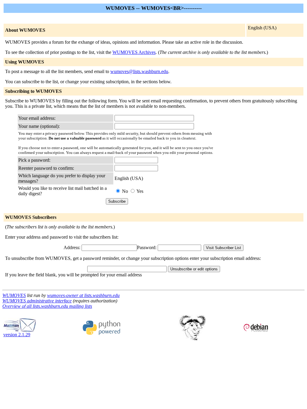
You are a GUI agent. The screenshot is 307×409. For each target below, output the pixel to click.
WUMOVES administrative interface (37, 300)
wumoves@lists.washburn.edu (139, 71)
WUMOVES (14, 295)
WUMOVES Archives (134, 52)
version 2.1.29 (16, 334)
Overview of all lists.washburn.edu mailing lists (47, 306)
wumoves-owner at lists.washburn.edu (83, 295)
